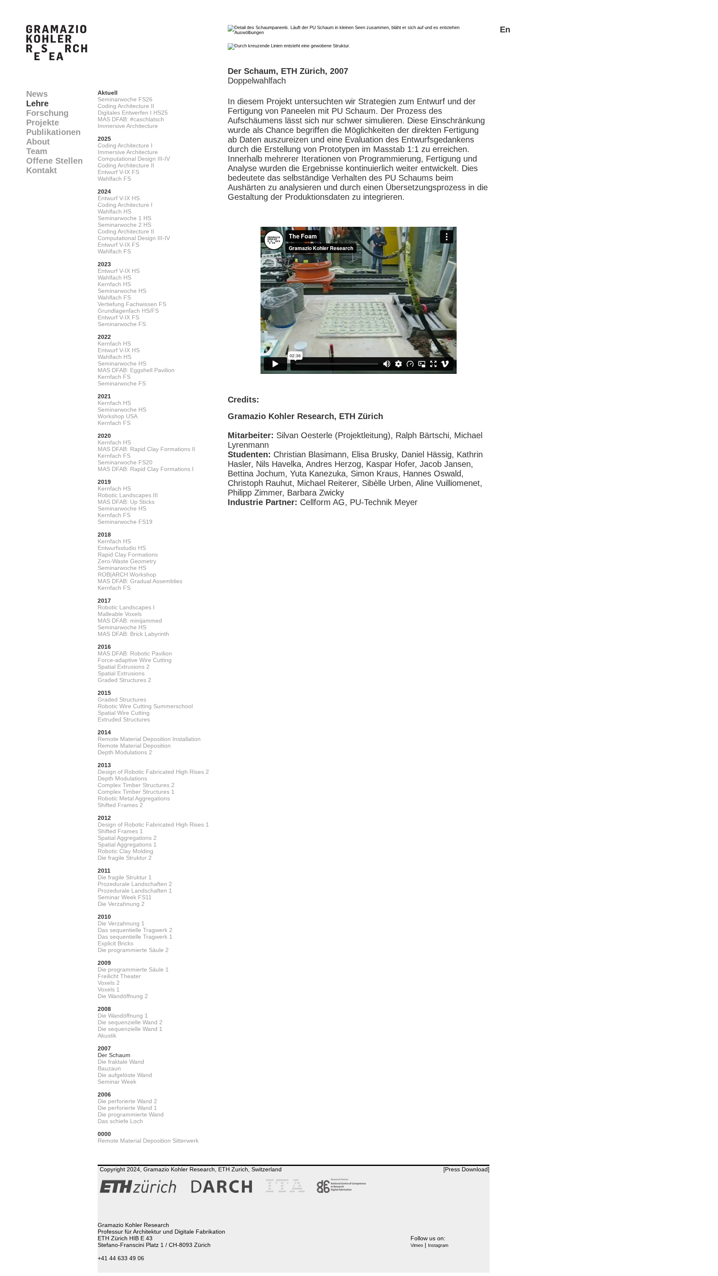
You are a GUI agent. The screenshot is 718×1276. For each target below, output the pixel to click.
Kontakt (41, 170)
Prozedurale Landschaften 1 (135, 890)
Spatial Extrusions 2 (124, 666)
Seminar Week (117, 1081)
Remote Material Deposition (134, 745)
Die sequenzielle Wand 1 (130, 1029)
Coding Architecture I (125, 145)
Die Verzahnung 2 (121, 904)
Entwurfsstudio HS (122, 548)
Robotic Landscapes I (126, 607)
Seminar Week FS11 (125, 897)
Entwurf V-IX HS (119, 198)
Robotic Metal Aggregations (134, 798)
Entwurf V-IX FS (118, 172)
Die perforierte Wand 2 (127, 1101)
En (505, 29)
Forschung (47, 113)
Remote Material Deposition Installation (149, 739)
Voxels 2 (109, 982)
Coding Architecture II (126, 106)
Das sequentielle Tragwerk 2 (135, 930)
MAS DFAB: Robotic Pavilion (135, 653)
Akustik (107, 1035)
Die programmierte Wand (131, 1114)
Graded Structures (122, 699)
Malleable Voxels (120, 614)
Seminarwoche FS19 (125, 521)
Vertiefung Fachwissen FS (132, 304)
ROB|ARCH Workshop (127, 574)
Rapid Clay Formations (128, 554)
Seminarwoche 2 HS (124, 224)
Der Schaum (114, 1055)
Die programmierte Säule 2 (133, 950)
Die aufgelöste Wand (125, 1075)
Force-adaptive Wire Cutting (135, 660)
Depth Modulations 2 (125, 752)
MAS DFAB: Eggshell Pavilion (136, 370)
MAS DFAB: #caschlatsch (131, 119)
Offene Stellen (54, 160)
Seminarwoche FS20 (125, 462)
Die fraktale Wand (121, 1061)
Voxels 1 (109, 989)
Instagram (438, 1245)
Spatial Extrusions (121, 673)
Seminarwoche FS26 (125, 99)
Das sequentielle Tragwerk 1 (135, 936)
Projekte (42, 122)
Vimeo (417, 1245)
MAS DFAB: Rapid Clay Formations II (146, 449)
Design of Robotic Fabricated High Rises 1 (153, 824)
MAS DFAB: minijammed (130, 620)
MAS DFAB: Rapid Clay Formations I (146, 469)
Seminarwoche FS (122, 324)
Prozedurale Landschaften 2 (135, 884)
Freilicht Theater (119, 976)
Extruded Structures (124, 719)
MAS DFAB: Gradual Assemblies (140, 581)
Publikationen (53, 132)
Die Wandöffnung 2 (123, 996)
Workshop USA (118, 416)
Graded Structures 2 (124, 680)
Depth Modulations (122, 778)
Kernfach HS (114, 284)
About (38, 141)
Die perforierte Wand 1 (127, 1107)
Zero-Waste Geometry (127, 561)
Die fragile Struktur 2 (125, 857)
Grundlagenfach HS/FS (128, 310)
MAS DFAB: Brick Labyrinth (133, 634)
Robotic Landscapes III (128, 495)
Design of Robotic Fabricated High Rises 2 (153, 771)
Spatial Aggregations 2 (127, 837)
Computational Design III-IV (134, 158)
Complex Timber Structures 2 (136, 785)
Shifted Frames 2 (120, 805)
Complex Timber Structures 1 (136, 791)
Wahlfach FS (114, 178)
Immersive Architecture (128, 126)
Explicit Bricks (115, 943)
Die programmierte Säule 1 (133, 969)
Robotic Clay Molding (125, 851)
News (37, 93)
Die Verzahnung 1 (121, 923)
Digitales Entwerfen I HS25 (133, 112)
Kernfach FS (114, 376)
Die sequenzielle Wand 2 (130, 1022)
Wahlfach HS (114, 211)
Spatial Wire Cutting (124, 712)
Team (36, 151)
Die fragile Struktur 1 (125, 877)
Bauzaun (109, 1068)
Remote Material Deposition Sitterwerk (148, 1140)
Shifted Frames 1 (120, 831)
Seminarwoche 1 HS (124, 218)
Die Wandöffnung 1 (123, 1015)
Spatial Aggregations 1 (127, 844)
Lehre (37, 103)
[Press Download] (466, 1169)
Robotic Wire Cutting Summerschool (145, 706)
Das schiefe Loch (120, 1121)
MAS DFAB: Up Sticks (126, 501)
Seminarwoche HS (122, 290)
